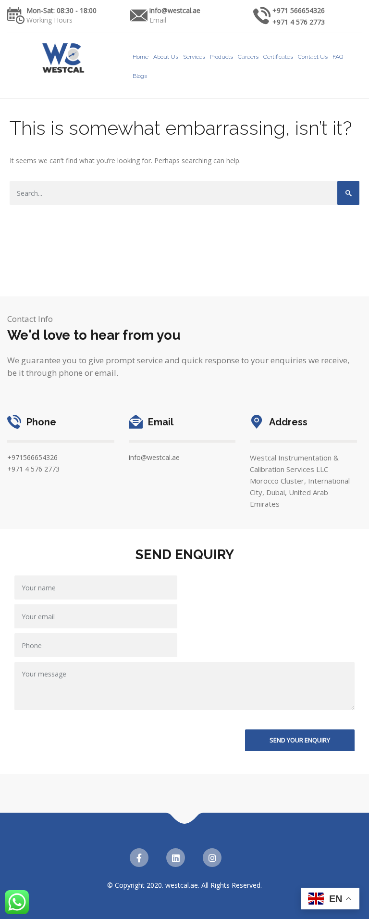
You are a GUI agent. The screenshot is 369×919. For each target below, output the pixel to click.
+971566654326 (32, 457)
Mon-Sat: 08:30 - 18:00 (61, 10)
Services (194, 56)
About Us (165, 56)
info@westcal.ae (174, 10)
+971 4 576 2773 (298, 21)
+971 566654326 (298, 10)
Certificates (278, 56)
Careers (248, 56)
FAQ (337, 56)
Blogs (140, 76)
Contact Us (313, 56)
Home (140, 56)
